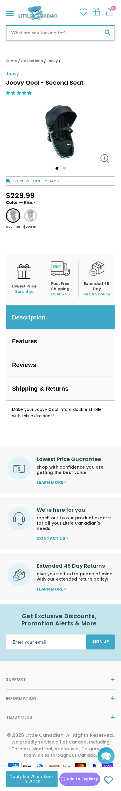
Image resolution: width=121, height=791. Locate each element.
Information (21, 698)
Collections (32, 60)
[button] (19, 93)
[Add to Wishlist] (108, 780)
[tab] (60, 317)
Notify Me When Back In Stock (32, 779)
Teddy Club (19, 717)
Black (13, 215)
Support (16, 679)
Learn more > (51, 482)
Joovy (52, 60)
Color (21, 202)
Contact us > (52, 538)
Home (11, 60)
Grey (30, 215)
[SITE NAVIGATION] (10, 12)
